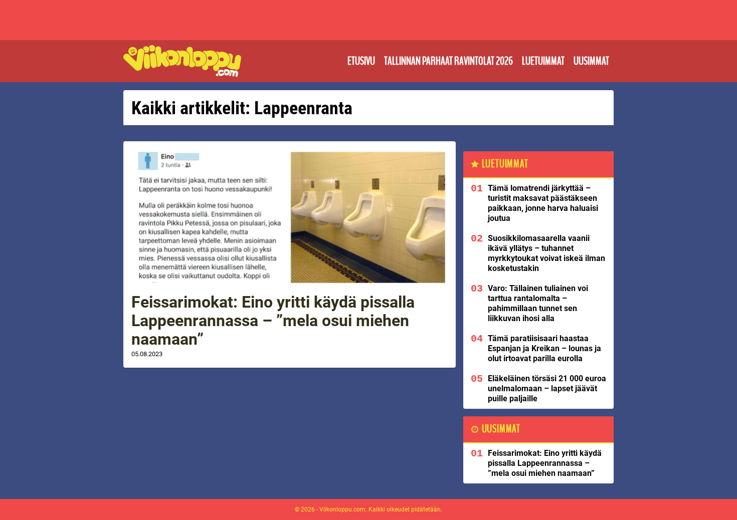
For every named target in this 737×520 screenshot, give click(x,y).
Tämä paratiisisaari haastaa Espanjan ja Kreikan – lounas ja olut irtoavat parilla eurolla (544, 348)
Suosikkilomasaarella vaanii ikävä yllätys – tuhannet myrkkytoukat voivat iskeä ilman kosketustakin (546, 253)
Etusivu (361, 61)
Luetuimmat (543, 61)
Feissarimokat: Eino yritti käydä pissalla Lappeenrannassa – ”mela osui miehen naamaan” (273, 321)
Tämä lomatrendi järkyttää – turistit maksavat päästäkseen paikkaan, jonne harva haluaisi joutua (543, 203)
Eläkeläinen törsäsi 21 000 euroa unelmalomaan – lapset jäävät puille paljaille (547, 388)
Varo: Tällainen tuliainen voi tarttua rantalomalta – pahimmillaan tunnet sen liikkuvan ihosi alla (538, 303)
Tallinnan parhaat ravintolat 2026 (448, 61)
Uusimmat (591, 61)
